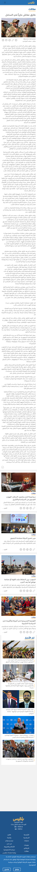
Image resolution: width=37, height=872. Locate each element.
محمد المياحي (27, 41)
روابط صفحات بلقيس (9, 853)
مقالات (26, 851)
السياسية (26, 838)
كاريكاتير (26, 848)
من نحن (9, 844)
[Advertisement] (17, 786)
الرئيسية (26, 835)
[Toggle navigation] (5, 2)
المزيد (5, 508)
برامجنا (9, 838)
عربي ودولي (9, 841)
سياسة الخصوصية (9, 850)
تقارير (9, 835)
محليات (26, 841)
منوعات (26, 845)
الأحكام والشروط (9, 847)
